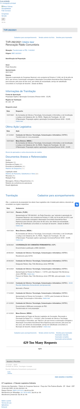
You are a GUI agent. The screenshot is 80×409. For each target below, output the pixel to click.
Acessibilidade (6, 8)
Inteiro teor (28, 42)
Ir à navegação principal (8, 3)
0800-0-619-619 (18, 390)
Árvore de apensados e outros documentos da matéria (24, 152)
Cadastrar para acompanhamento (25, 37)
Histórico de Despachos (13, 168)
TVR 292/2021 (10, 29)
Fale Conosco (6, 11)
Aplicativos (5, 405)
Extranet (4, 407)
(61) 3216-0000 (26, 392)
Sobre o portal (6, 401)
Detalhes (10, 373)
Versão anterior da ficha (46, 37)
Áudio (9, 372)
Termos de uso (6, 403)
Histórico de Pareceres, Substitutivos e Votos (20, 174)
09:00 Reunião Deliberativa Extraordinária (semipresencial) (44, 284)
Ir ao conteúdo (5, 1)
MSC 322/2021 (17, 53)
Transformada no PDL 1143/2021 (24, 50)
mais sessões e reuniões (63, 377)
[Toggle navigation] (2, 22)
